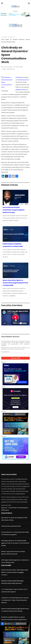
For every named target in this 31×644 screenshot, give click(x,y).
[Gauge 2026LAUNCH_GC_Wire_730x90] (15, 14)
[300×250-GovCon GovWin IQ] (15, 374)
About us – (5, 508)
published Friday (20, 89)
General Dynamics (22, 80)
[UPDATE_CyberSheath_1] (15, 424)
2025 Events (5, 510)
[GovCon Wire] (15, 6)
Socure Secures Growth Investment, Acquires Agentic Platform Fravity (14, 209)
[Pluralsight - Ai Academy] (15, 399)
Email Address (5, 352)
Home (5, 37)
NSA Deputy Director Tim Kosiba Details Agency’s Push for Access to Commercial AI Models (15, 543)
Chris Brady (19, 77)
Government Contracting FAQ (18, 508)
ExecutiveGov (6, 513)
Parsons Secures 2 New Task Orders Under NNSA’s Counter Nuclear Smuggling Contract (14, 572)
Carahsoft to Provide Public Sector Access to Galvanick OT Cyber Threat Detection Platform (15, 600)
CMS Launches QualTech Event (11, 526)
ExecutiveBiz (6, 565)
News (11, 37)
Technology (11, 69)
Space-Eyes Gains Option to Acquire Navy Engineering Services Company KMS (15, 282)
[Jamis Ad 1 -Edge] (15, 448)
